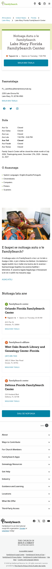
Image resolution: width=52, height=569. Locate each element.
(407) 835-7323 (11, 356)
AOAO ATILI (7, 280)
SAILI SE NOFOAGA (26, 414)
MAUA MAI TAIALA (26, 63)
